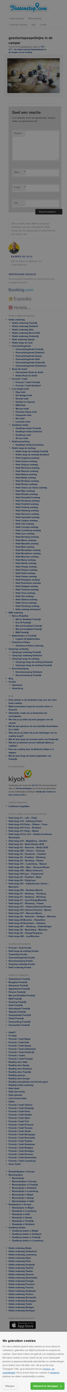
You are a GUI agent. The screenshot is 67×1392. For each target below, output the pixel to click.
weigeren (54, 1372)
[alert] (33, 696)
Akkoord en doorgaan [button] (45, 1386)
